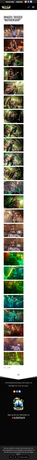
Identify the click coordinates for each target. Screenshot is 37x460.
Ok (11, 457)
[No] (35, 453)
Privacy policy (23, 457)
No (15, 457)
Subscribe (19, 2)
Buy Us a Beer (10, 2)
